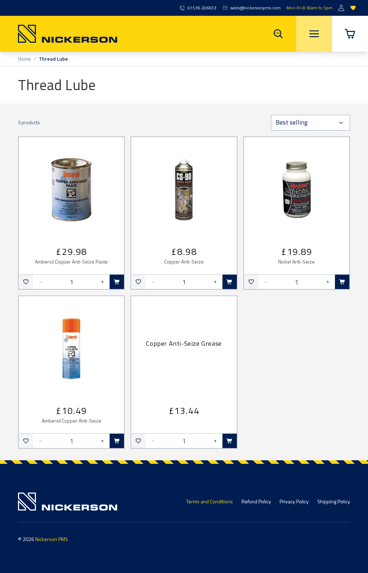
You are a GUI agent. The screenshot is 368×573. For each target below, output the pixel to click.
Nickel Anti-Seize (296, 262)
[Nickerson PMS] (58, 34)
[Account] (341, 8)
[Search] (278, 34)
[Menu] (314, 34)
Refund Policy (256, 501)
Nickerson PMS (51, 539)
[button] (350, 34)
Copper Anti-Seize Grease (184, 343)
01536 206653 (202, 7)
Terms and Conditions (209, 501)
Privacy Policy (294, 501)
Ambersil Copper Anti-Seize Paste (71, 262)
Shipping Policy (333, 501)
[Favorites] (353, 8)
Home (24, 59)
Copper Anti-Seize (184, 262)
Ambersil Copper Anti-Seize (71, 421)
